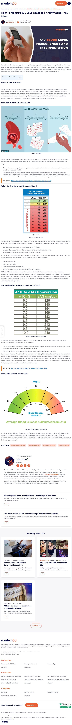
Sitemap (27, 695)
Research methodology (8, 695)
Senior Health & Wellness (17, 9)
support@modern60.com (12, 654)
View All (35, 626)
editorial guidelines (51, 474)
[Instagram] (5, 722)
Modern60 (4, 9)
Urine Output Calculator (8, 679)
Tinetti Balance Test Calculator (33, 679)
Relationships (52, 664)
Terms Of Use (13, 715)
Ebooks (50, 683)
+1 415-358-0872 (12, 653)
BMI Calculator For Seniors (32, 676)
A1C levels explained (49, 445)
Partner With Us (29, 692)
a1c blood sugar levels (18, 445)
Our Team (4, 692)
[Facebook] (7, 722)
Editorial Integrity (53, 692)
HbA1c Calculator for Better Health (58, 679)
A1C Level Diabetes (34, 445)
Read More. (10, 719)
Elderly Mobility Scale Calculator (11, 676)
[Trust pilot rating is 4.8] (65, 705)
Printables (27, 683)
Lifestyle (4, 667)
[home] (8, 3)
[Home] (8, 640)
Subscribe (60, 3)
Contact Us (21, 715)
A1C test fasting (64, 445)
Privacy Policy (5, 715)
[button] (2, 331)
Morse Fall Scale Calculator (9, 683)
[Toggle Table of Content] (19, 77)
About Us (27, 715)
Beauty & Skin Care (30, 664)
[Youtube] (3, 722)
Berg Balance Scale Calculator (57, 676)
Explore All (27, 667)
